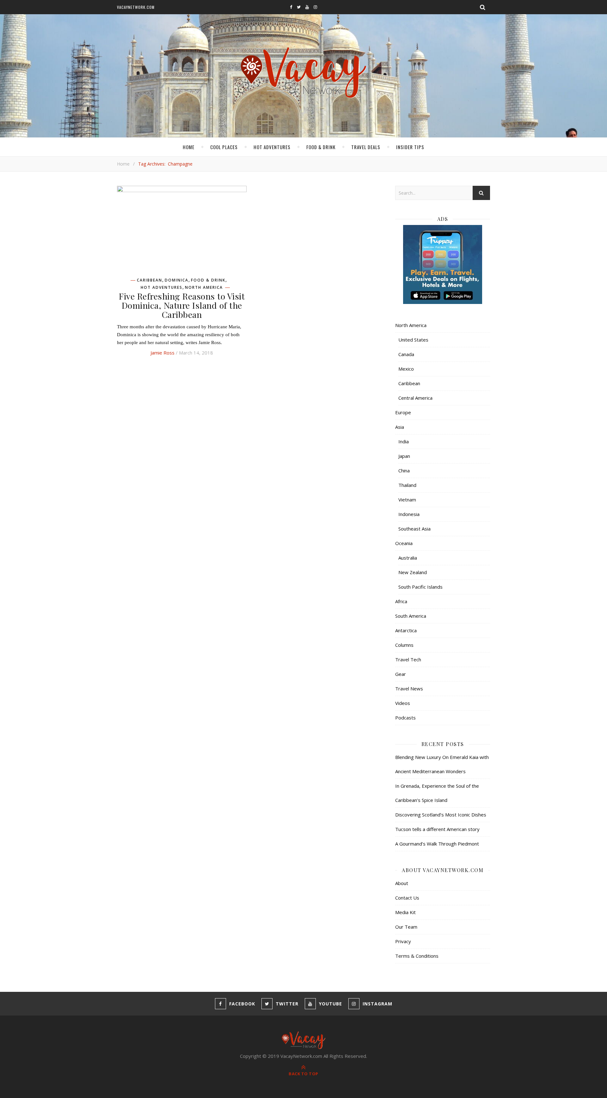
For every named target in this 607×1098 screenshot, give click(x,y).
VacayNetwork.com (136, 7)
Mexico (406, 369)
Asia (399, 427)
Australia (407, 558)
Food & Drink (320, 146)
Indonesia (409, 514)
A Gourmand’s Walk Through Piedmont (437, 843)
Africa (401, 601)
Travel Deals (365, 146)
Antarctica (406, 630)
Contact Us (407, 898)
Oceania (404, 543)
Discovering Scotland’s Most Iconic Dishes (440, 814)
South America (410, 616)
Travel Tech (408, 659)
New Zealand (412, 572)
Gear (400, 674)
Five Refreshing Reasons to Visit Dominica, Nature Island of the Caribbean (182, 305)
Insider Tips (410, 146)
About (401, 883)
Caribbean (149, 280)
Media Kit (405, 912)
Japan (404, 456)
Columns (404, 645)
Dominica (176, 280)
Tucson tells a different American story (437, 829)
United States (413, 340)
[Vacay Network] (304, 72)
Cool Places (224, 146)
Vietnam (407, 499)
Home (188, 146)
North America (204, 287)
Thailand (407, 485)
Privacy (403, 941)
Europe (403, 412)
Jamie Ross (162, 352)
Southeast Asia (414, 528)
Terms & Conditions (416, 956)
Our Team (406, 927)
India (403, 441)
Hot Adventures (272, 146)
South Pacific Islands (420, 587)
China (404, 470)
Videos (402, 703)
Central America (415, 398)
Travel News (409, 688)
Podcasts (405, 717)
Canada (406, 354)
